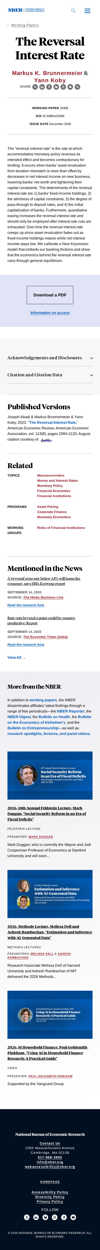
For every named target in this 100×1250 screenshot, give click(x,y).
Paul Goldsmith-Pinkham (51, 1076)
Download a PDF (50, 295)
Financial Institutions (54, 496)
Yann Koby (50, 80)
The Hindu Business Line (43, 597)
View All (14, 657)
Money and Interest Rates (57, 480)
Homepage (50, 1181)
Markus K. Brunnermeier (47, 73)
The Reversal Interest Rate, (53, 422)
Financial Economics (53, 491)
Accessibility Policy (50, 1192)
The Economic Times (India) (45, 637)
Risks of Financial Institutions (61, 528)
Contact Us (50, 1143)
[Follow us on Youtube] (73, 1217)
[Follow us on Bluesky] (45, 1217)
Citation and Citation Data (34, 374)
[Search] (73, 11)
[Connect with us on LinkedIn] (36, 1217)
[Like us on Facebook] (64, 1217)
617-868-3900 (50, 1157)
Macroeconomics (50, 475)
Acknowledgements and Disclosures (44, 357)
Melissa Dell (42, 953)
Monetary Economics (54, 517)
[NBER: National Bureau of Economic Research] (27, 11)
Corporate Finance (52, 512)
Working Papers (25, 25)
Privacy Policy (50, 1201)
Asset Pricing (47, 507)
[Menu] (87, 11)
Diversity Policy (50, 1197)
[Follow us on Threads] (54, 1217)
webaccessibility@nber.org (50, 1166)
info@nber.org (50, 1162)
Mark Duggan (41, 836)
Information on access (50, 313)
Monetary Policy (50, 486)
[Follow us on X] (27, 1217)
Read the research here (25, 605)
